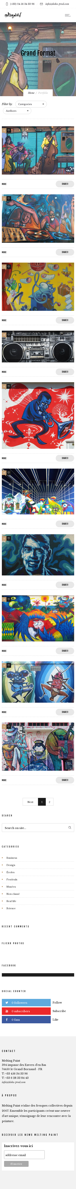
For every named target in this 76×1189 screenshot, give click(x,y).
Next (30, 802)
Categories (25, 104)
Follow (57, 1002)
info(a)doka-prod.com (57, 4)
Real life (11, 901)
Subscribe (59, 1011)
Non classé (13, 894)
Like (55, 1019)
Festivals (11, 879)
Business (11, 857)
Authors (11, 110)
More (4, 184)
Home (31, 92)
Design (10, 865)
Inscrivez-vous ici (18, 1146)
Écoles (10, 872)
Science (11, 908)
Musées (11, 886)
